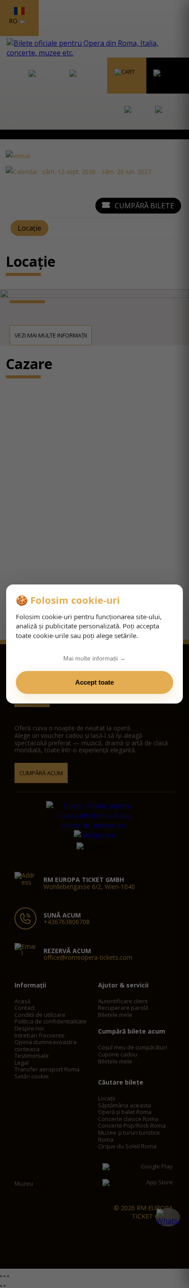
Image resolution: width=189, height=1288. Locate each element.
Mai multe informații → (94, 658)
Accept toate (94, 682)
